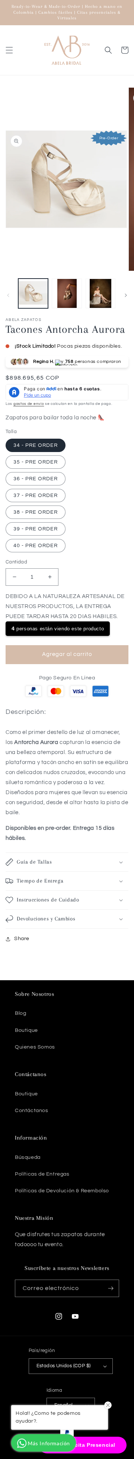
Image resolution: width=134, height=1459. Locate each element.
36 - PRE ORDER (35, 478)
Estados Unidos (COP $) (63, 1365)
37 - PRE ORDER (35, 495)
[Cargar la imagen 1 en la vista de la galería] (33, 293)
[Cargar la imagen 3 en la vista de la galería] (100, 293)
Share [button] (21, 938)
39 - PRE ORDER (35, 529)
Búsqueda (28, 1157)
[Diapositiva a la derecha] (126, 295)
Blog (20, 1013)
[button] (9, 50)
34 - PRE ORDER (35, 445)
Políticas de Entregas (42, 1174)
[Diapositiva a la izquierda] (8, 295)
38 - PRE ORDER (35, 512)
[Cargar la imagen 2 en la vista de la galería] (67, 293)
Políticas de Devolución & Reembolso (62, 1190)
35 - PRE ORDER (35, 462)
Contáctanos (31, 1110)
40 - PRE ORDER (35, 545)
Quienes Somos (35, 1047)
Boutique (26, 1030)
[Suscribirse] (110, 1288)
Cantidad (16, 562)
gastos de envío (28, 404)
